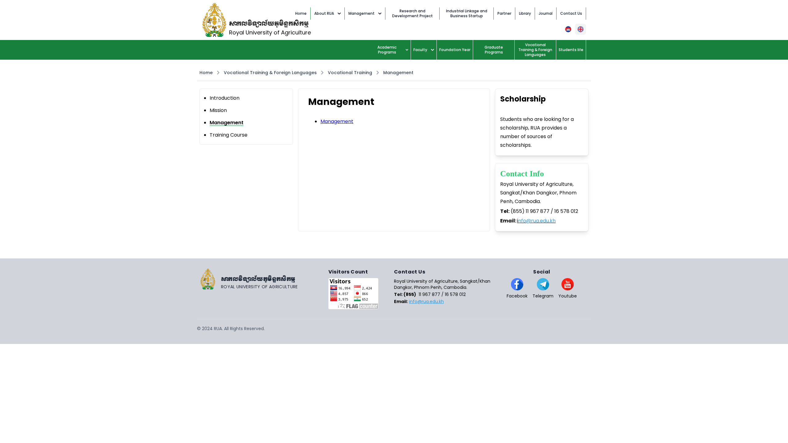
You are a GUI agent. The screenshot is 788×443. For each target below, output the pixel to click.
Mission (218, 110)
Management (361, 13)
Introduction (224, 98)
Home (206, 73)
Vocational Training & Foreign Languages (270, 73)
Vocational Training (350, 73)
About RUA (324, 13)
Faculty (420, 49)
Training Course (228, 134)
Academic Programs (386, 50)
